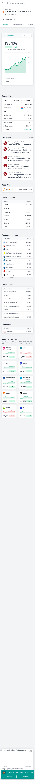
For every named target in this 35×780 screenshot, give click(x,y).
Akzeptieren (25, 776)
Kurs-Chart (10, 35)
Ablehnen (9, 776)
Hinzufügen (9, 19)
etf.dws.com (28, 129)
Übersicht (5, 24)
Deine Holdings (18, 24)
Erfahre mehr (30, 773)
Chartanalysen (9, 78)
